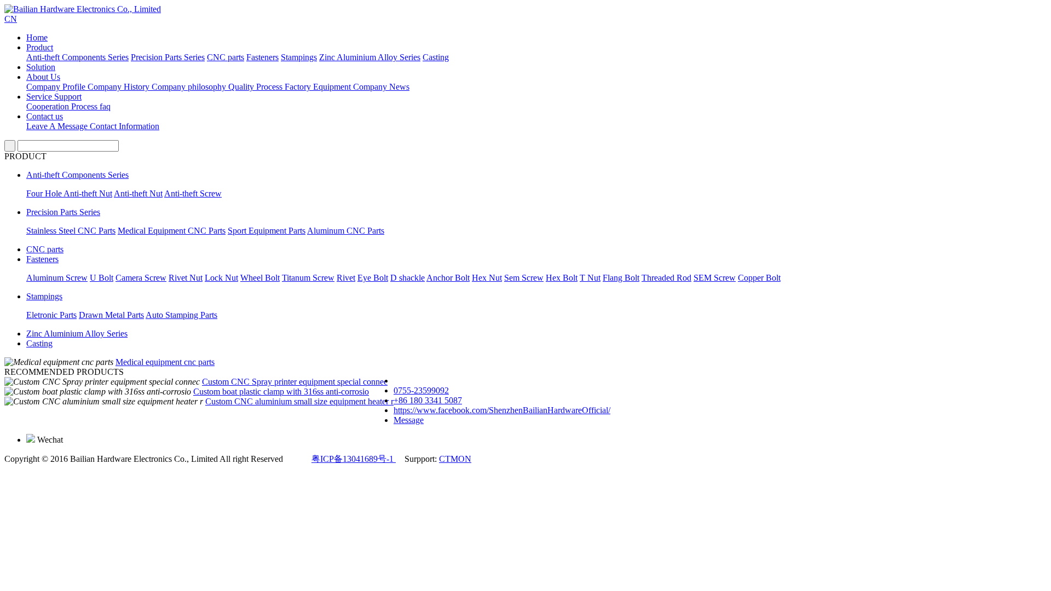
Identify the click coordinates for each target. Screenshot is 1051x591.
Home (37, 37)
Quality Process (256, 86)
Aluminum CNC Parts (345, 230)
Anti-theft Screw (193, 193)
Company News (381, 86)
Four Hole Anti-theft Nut (69, 193)
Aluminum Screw (57, 277)
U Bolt (101, 277)
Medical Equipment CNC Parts (172, 230)
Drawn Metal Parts (111, 315)
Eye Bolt (372, 277)
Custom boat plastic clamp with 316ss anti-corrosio (281, 391)
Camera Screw (141, 277)
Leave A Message (58, 126)
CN (10, 19)
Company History (120, 86)
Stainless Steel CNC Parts (71, 230)
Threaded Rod (666, 277)
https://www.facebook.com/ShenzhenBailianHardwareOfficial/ (502, 410)
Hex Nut (487, 277)
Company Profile (57, 86)
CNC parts (225, 57)
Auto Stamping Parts (181, 315)
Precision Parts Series (168, 57)
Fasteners (262, 57)
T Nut (590, 277)
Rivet (346, 277)
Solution (40, 67)
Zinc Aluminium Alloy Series (369, 57)
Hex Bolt (562, 277)
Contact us (44, 116)
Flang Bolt (621, 277)
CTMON (455, 458)
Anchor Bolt (448, 277)
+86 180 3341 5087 (428, 400)
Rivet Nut (186, 277)
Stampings (299, 57)
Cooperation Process (63, 106)
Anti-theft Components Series (77, 57)
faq (105, 106)
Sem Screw (524, 277)
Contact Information (124, 126)
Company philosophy (190, 86)
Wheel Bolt (260, 277)
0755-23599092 (421, 390)
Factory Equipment (319, 86)
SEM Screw (715, 277)
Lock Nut (221, 277)
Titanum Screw (308, 277)
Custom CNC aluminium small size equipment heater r (299, 401)
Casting (436, 57)
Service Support (54, 96)
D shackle (407, 277)
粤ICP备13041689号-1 (353, 458)
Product (39, 47)
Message (409, 420)
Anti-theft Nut (138, 193)
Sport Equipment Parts (266, 230)
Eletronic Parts (51, 315)
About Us (43, 77)
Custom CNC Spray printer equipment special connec (295, 381)
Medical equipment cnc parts (165, 362)
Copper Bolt (759, 277)
